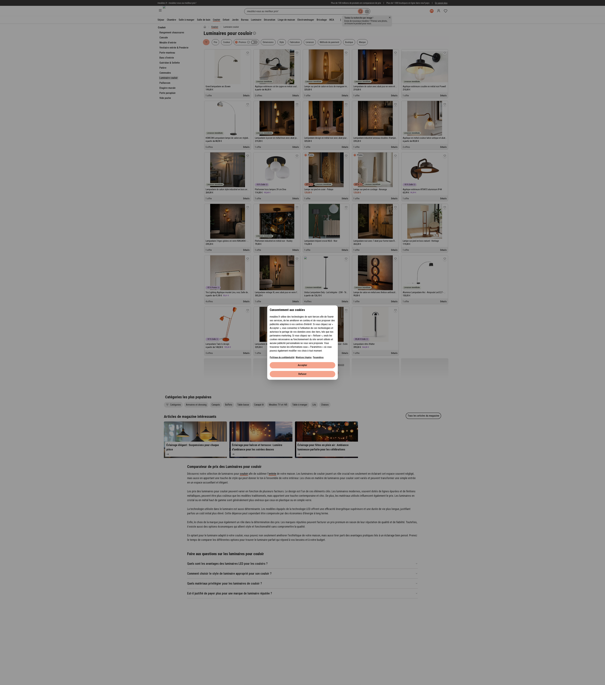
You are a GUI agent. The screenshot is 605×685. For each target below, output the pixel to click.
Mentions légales (304, 357)
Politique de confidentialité (282, 357)
